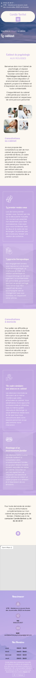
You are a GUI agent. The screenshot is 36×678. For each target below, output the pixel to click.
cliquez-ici (26, 672)
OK (14, 675)
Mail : (18, 633)
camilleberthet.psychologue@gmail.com (18, 635)
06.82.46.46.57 (18, 623)
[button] (18, 19)
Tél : (18, 621)
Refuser (20, 675)
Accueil (14, 31)
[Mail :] (18, 628)
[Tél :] (18, 615)
